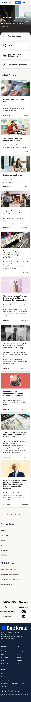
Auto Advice (5, 535)
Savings (3, 530)
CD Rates (11, 45)
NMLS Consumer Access (7, 634)
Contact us (19, 660)
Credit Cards (5, 540)
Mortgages (4, 550)
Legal (2, 673)
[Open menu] (28, 2)
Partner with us (20, 664)
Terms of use (4, 686)
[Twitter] (6, 691)
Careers (19, 657)
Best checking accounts (18, 65)
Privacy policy (4, 676)
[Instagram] (9, 691)
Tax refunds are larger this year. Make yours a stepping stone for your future (15, 434)
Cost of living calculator (8, 569)
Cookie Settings (5, 680)
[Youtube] (16, 691)
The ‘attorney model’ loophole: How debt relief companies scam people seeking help (15, 346)
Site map (19, 654)
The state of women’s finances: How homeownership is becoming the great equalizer (15, 298)
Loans (3, 545)
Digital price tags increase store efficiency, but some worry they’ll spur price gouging (13, 254)
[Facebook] (2, 691)
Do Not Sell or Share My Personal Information (13, 683)
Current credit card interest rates (14, 100)
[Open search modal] (24, 2)
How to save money (7, 584)
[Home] (7, 2)
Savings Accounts (15, 36)
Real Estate (4, 555)
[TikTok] (19, 691)
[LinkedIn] (12, 691)
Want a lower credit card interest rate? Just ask (12, 139)
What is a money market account (11, 579)
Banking (3, 654)
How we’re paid (20, 651)
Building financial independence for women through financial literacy (13, 393)
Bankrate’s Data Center (7, 664)
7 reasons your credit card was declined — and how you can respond (15, 212)
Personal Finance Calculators (15, 55)
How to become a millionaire (10, 574)
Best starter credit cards (12, 175)
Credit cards (4, 657)
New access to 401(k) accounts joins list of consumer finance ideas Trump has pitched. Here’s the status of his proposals (15, 484)
